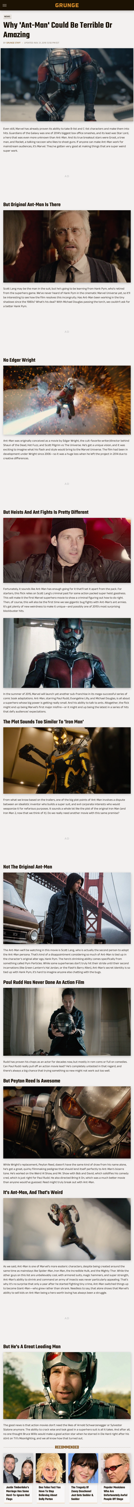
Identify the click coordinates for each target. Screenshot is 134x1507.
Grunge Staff (13, 42)
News (7, 16)
